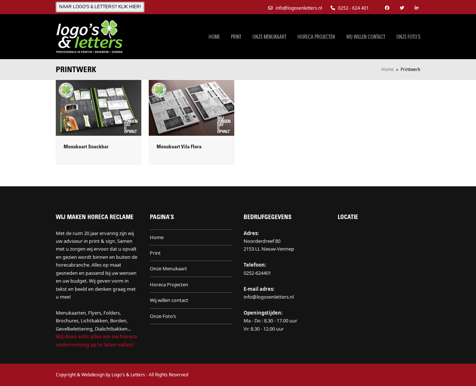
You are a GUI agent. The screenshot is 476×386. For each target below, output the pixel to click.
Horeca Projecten (169, 284)
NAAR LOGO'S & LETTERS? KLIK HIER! (100, 6)
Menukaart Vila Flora (179, 147)
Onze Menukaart (168, 268)
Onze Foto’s (163, 316)
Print (155, 253)
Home (157, 237)
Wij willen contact (169, 300)
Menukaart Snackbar (86, 147)
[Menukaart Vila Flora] (191, 107)
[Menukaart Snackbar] (98, 107)
